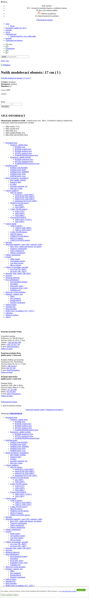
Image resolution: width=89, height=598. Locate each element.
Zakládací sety (15, 290)
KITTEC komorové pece (24, 161)
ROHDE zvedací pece (23, 149)
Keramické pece (11, 143)
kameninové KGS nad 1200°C (26, 201)
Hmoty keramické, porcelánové (17, 178)
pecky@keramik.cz (14, 394)
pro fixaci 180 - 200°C (18, 271)
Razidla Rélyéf (15, 300)
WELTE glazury (16, 193)
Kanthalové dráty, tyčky (19, 288)
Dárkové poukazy (12, 315)
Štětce (12, 296)
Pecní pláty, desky (16, 286)
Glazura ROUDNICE (18, 217)
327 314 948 (12, 390)
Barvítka (9, 242)
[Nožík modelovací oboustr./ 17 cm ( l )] (16, 78)
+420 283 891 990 (14, 342)
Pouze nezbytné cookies (9, 595)
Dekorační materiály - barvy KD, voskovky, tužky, (24, 244)
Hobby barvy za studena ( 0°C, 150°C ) (20, 311)
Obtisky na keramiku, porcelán (17, 267)
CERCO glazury (16, 226)
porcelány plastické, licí (18, 186)
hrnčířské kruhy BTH (18, 170)
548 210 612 (12, 366)
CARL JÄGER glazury (18, 209)
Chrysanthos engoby (17, 261)
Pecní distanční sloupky (18, 282)
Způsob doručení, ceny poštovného (23, 36)
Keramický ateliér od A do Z (16, 28)
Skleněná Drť (11, 307)
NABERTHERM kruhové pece (26, 155)
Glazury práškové (12, 190)
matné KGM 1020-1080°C (25, 197)
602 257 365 (11, 368)
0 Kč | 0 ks (5, 61)
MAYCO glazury (16, 238)
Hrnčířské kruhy (11, 166)
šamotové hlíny (15, 182)
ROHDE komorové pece (24, 159)
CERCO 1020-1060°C (23, 228)
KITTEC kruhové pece (23, 153)
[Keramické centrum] (44, 20)
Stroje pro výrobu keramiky (16, 292)
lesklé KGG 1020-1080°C (24, 195)
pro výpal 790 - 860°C (18, 269)
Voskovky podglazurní (18, 249)
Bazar (12, 26)
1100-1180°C (20, 222)
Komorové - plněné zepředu (20, 157)
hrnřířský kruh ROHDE (19, 168)
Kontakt (8, 38)
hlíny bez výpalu (16, 188)
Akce (8, 24)
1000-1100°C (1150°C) (23, 220)
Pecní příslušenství (12, 280)
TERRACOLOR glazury (19, 203)
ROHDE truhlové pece (23, 151)
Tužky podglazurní (17, 251)
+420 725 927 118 (13, 344)
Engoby (8, 257)
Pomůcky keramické (17, 302)
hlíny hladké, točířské (18, 180)
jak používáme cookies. (69, 591)
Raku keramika (11, 309)
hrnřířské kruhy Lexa (18, 176)
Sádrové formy (11, 305)
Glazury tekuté (11, 224)
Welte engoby (15, 259)
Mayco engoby (15, 265)
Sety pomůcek (15, 298)
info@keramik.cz (13, 347)
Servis (8, 32)
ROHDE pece (20, 147)
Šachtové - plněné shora (19, 145)
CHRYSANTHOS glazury (20, 240)
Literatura (9, 313)
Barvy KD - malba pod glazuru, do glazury (26, 246)
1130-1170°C (20, 211)
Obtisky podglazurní (17, 253)
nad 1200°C (19, 205)
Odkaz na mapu (7, 349)
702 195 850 (11, 392)
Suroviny (9, 276)
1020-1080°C (20, 207)
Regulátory (14, 284)
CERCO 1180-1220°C (23, 230)
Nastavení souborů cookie (35, 410)
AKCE (8, 317)
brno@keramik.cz (13, 370)
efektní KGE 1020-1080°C (25, 199)
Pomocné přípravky (13, 278)
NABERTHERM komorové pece (27, 163)
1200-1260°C (20, 213)
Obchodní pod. (11, 34)
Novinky (9, 30)
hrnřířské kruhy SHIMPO (19, 172)
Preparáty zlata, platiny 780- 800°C (18, 273)
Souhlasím (81, 590)
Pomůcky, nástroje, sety (14, 294)
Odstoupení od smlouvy (14, 40)
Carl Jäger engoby (17, 263)
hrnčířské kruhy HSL (18, 174)
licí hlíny (13, 184)
